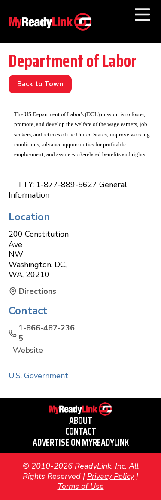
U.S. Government (38, 375)
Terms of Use (81, 486)
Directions (37, 291)
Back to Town (40, 84)
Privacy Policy (110, 476)
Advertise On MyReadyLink (81, 442)
